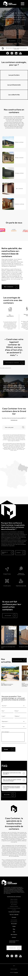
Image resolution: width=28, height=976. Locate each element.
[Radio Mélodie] (14, 230)
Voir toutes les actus (17, 660)
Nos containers (8, 286)
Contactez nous (14, 420)
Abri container (14, 904)
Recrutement (14, 934)
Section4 (16, 972)
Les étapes (14, 909)
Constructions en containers (14, 896)
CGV (14, 965)
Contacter (18, 552)
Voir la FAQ (6, 794)
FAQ (14, 931)
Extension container (14, 906)
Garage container (14, 902)
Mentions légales (14, 969)
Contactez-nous (12, 947)
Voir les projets (8, 615)
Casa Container (14, 919)
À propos (14, 917)
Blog (14, 929)
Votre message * (5, 731)
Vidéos (14, 926)
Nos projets (14, 923)
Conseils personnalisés (14, 911)
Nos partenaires (14, 921)
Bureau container (14, 901)
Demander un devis (5, 553)
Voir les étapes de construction (12, 362)
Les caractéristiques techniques (14, 908)
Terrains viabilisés (14, 914)
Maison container (14, 899)
